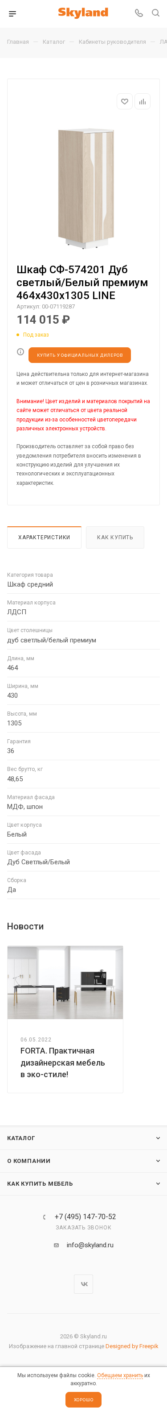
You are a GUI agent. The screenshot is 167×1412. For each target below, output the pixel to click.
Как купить (115, 537)
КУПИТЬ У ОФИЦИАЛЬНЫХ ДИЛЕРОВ (79, 355)
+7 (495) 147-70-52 (85, 1216)
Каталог (21, 1138)
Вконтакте (83, 1284)
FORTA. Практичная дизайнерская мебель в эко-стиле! (62, 1062)
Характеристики (44, 537)
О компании (29, 1161)
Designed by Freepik (132, 1346)
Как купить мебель (40, 1183)
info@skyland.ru (90, 1245)
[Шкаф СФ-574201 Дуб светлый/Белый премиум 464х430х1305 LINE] (84, 187)
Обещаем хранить (120, 1375)
